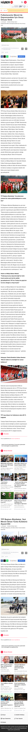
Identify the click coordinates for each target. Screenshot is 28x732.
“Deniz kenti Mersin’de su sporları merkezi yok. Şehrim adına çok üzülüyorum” (20, 484)
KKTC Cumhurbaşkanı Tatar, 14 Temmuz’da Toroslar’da (6, 666)
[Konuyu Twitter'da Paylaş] (4, 56)
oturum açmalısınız (15, 438)
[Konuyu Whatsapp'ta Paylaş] (7, 56)
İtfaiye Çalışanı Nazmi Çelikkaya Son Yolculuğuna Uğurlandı (20, 502)
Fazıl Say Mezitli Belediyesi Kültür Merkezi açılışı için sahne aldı (19, 704)
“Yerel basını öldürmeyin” (4, 482)
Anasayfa (4, 22)
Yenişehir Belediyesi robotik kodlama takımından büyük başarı (19, 667)
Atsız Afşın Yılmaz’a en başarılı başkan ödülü (20, 464)
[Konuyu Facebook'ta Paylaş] (2, 56)
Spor (16, 22)
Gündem (9, 22)
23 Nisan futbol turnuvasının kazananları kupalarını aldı (7, 704)
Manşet (12, 22)
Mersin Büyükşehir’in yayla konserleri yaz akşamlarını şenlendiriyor (17, 10)
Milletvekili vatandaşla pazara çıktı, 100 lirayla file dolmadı (7, 465)
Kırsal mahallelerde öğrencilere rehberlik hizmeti (20, 685)
